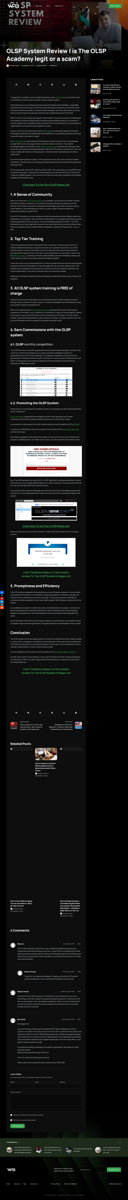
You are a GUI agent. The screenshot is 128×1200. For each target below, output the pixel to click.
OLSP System (47, 131)
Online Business (41, 65)
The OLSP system (17, 417)
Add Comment (16, 1092)
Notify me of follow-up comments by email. (28, 1115)
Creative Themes (78, 1195)
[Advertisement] (46, 691)
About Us (39, 6)
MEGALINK (75, 424)
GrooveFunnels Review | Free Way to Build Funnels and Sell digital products (112, 87)
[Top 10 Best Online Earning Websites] (95, 118)
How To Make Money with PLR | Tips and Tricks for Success (111, 131)
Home (29, 6)
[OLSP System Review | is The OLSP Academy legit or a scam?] (95, 104)
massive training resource (40, 310)
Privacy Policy (55, 1184)
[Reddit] (64, 84)
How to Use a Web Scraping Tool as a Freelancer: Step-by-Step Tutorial (21, 903)
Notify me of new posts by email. (24, 1120)
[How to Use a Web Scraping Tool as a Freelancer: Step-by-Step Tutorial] (21, 823)
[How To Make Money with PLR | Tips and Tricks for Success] (95, 132)
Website (62, 1082)
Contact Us (58, 6)
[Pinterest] (40, 84)
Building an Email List (19, 255)
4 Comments (53, 65)
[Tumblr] (2, 604)
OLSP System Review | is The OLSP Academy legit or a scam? (111, 102)
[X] (2, 595)
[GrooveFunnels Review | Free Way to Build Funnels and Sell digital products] (95, 89)
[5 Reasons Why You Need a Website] (95, 147)
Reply (79, 944)
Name (13, 1082)
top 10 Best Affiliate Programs (65, 652)
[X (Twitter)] (28, 84)
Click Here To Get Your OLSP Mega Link (46, 184)
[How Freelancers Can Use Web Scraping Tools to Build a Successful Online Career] (46, 754)
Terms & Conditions (70, 1184)
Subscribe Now (114, 1170)
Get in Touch (115, 6)
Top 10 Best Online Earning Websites (83, 1150)
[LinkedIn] (52, 84)
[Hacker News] (76, 84)
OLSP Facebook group (49, 146)
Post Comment (17, 1126)
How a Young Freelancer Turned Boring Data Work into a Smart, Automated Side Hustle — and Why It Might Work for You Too (70, 906)
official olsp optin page (70, 429)
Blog (48, 6)
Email (37, 1082)
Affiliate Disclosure (115, 1184)
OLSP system (60, 97)
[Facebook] (16, 84)
